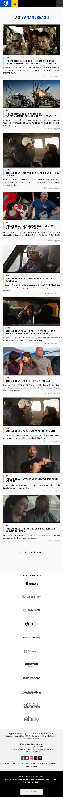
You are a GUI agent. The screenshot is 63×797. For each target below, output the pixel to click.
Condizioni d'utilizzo (16, 764)
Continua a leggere (52, 76)
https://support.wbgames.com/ (38, 733)
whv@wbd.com (31, 738)
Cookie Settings (31, 792)
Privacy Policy (38, 764)
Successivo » (35, 552)
